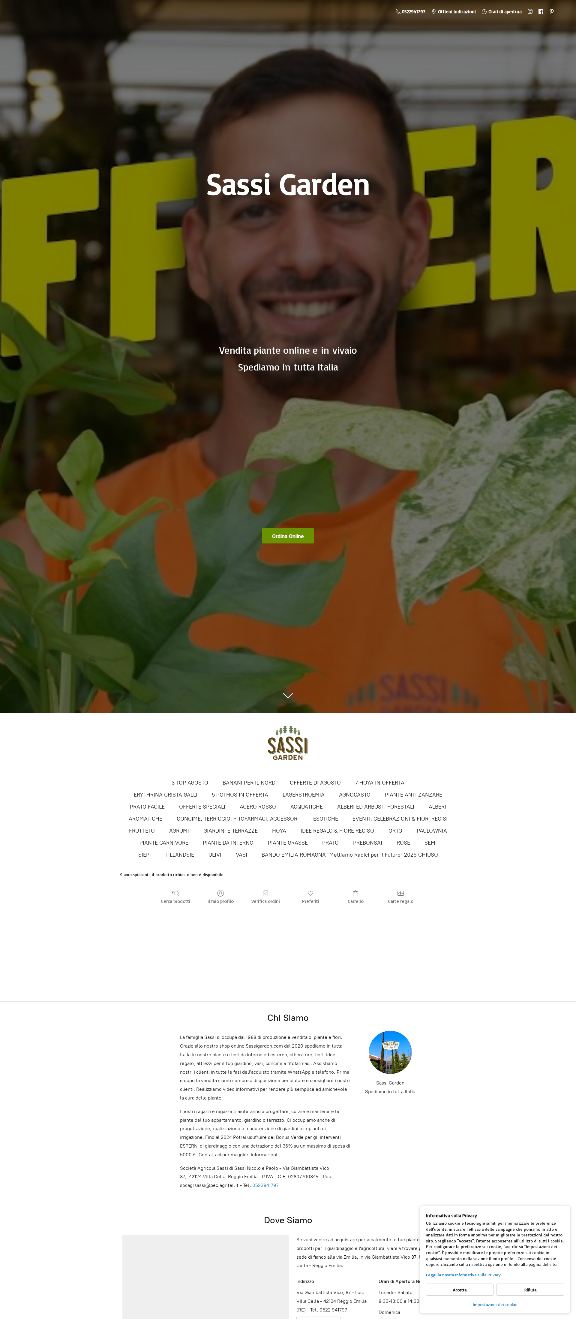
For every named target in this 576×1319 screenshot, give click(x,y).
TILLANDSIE (179, 855)
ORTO (395, 830)
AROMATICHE (145, 818)
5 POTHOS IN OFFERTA (240, 794)
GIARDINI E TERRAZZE (230, 830)
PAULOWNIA (432, 830)
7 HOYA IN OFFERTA (379, 782)
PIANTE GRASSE (288, 843)
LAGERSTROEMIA (304, 794)
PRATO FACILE (147, 806)
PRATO (330, 843)
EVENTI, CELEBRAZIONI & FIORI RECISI (400, 818)
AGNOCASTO (354, 794)
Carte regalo (400, 901)
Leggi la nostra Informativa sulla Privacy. (464, 1274)
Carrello (356, 901)
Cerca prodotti (175, 901)
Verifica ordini (265, 901)
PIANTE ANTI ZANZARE (413, 794)
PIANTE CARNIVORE (164, 843)
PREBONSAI (367, 843)
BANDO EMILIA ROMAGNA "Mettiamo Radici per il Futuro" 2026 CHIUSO (350, 855)
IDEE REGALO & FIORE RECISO (337, 830)
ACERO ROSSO (258, 806)
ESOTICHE (325, 818)
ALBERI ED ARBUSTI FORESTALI (375, 806)
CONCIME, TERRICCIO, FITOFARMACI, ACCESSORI (238, 818)
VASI (241, 855)
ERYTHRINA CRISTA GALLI (165, 794)
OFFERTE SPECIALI (202, 806)
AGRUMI (179, 830)
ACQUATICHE (306, 806)
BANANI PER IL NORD (249, 782)
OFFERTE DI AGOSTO (315, 782)
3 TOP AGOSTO (190, 782)
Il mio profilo (221, 901)
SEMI (430, 843)
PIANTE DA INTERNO (228, 843)
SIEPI (144, 855)
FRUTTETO (142, 830)
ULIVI (214, 855)
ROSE (403, 843)
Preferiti (310, 901)
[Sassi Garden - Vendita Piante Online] (288, 745)
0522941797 (265, 1185)
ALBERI (437, 806)
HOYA (279, 830)
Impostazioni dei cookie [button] (495, 1304)
